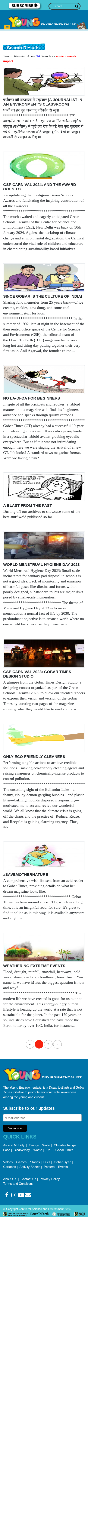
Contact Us (28, 1179)
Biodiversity (22, 1150)
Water (46, 1145)
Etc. (48, 1150)
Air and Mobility (14, 1145)
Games (21, 1162)
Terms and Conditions (18, 1183)
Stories (35, 1162)
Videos (8, 1162)
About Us (10, 1179)
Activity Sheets (29, 1167)
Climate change (65, 1145)
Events (63, 1167)
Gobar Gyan (62, 1162)
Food (6, 1150)
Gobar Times (64, 1150)
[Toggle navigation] (7, 27)
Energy (34, 1145)
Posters (49, 1167)
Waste (37, 1150)
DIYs (46, 1162)
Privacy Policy (50, 1179)
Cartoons (9, 1167)
